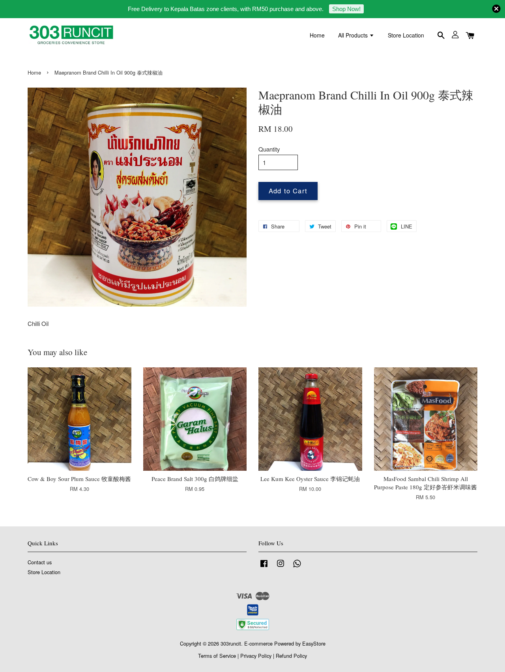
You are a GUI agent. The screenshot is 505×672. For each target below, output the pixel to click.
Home (317, 35)
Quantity (269, 149)
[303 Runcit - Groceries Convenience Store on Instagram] (280, 567)
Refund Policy (291, 655)
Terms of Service (217, 655)
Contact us (40, 562)
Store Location (406, 35)
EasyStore (313, 643)
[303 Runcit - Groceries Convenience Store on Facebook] (263, 567)
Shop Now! (346, 9)
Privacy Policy (255, 655)
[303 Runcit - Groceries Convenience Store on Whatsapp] (297, 567)
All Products (353, 35)
